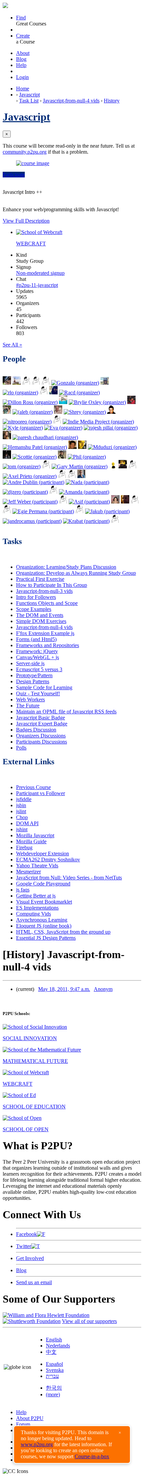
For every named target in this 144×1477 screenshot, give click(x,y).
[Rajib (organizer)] (72, 476)
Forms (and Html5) (36, 639)
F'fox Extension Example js (45, 633)
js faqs (22, 889)
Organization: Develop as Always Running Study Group (76, 573)
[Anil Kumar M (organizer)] (104, 383)
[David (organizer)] (111, 412)
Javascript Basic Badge (40, 717)
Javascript (29, 94)
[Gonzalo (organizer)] (75, 383)
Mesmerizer (28, 871)
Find (21, 17)
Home (22, 88)
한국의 (54, 1388)
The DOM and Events (39, 615)
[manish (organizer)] (36, 383)
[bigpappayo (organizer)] (57, 421)
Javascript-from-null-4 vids (71, 100)
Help (21, 65)
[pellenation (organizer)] (62, 457)
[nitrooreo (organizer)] (27, 421)
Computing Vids (33, 914)
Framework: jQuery (37, 651)
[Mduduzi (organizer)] (112, 447)
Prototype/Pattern (34, 675)
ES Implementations (37, 908)
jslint (21, 811)
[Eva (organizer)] (63, 428)
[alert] (72, 1444)
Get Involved (30, 1258)
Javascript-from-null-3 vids (44, 591)
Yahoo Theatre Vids (37, 865)
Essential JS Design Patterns (46, 938)
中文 (51, 1352)
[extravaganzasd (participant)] (53, 492)
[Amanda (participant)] (84, 492)
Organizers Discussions (41, 735)
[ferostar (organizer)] (53, 392)
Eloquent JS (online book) (43, 926)
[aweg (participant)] (115, 521)
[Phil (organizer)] (87, 457)
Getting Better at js (36, 896)
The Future (28, 705)
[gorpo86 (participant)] (135, 501)
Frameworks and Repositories (47, 645)
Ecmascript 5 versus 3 (39, 669)
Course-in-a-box (92, 1456)
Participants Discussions (41, 742)
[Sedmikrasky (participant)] (115, 501)
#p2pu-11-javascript (37, 285)
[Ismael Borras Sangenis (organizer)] (7, 412)
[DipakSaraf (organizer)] (58, 412)
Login (22, 77)
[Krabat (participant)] (86, 521)
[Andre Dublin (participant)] (33, 482)
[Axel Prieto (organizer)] (30, 476)
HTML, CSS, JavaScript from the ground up (63, 932)
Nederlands (58, 1345)
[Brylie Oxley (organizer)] (97, 402)
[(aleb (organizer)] (32, 412)
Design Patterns (32, 681)
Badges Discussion (36, 729)
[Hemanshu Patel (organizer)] (35, 447)
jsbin (21, 805)
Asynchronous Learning (41, 920)
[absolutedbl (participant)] (63, 501)
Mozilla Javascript (35, 835)
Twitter (23, 1246)
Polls (21, 748)
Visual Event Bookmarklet (44, 902)
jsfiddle (23, 799)
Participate (14, 174)
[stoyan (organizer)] (82, 447)
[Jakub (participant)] (107, 511)
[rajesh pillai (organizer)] (111, 428)
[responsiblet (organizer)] (7, 457)
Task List (29, 100)
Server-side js (30, 663)
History (112, 100)
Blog (21, 59)
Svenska (55, 1370)
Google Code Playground (43, 883)
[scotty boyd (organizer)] (46, 383)
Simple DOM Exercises (41, 621)
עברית (52, 1376)
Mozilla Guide (31, 841)
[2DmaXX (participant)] (79, 511)
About (22, 53)
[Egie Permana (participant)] (43, 511)
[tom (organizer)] (22, 466)
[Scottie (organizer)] (34, 457)
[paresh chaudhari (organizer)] (45, 437)
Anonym (103, 989)
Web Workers (30, 699)
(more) (53, 1394)
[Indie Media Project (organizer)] (98, 421)
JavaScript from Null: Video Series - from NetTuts (69, 877)
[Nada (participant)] (87, 482)
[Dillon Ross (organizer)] (30, 402)
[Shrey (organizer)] (85, 412)
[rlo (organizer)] (20, 392)
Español (54, 1364)
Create (23, 35)
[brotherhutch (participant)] (125, 501)
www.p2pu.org (37, 1444)
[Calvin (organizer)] (72, 447)
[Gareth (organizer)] (46, 466)
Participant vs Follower (40, 793)
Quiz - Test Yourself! (38, 693)
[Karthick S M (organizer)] (26, 383)
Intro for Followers (36, 597)
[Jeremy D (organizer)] (63, 402)
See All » (12, 344)
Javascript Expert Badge (41, 723)
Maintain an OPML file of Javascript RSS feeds (66, 711)
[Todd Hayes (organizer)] (16, 383)
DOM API (27, 823)
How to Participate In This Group (51, 585)
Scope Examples (33, 609)
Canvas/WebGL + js (37, 657)
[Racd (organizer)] (79, 392)
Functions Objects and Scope (47, 603)
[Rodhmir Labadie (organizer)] (7, 383)
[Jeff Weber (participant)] (30, 501)
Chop (22, 817)
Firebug (24, 847)
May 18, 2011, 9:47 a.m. (64, 989)
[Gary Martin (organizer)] (79, 466)
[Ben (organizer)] (62, 476)
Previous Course (33, 787)
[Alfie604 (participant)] (7, 511)
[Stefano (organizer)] (44, 392)
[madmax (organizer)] (123, 466)
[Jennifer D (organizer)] (131, 402)
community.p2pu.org (25, 152)
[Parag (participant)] (81, 476)
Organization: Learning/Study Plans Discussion (66, 567)
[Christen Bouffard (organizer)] (7, 437)
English (54, 1339)
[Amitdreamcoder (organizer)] (132, 466)
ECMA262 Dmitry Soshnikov (48, 859)
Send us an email (34, 1282)
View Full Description (26, 221)
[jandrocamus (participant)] (32, 521)
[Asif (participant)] (89, 501)
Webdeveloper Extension (42, 853)
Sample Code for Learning (44, 687)
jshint (21, 829)
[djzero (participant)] (25, 492)
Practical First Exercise (40, 579)
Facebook (26, 1234)
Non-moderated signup (40, 273)
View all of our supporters (89, 1321)
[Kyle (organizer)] (23, 428)
